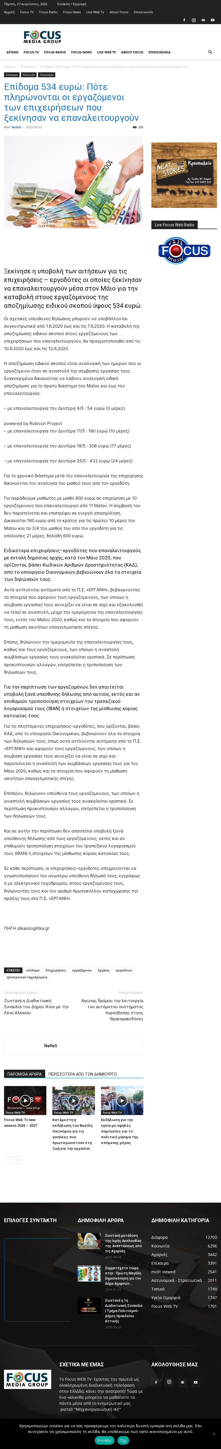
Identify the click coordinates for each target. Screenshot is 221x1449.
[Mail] (203, 20)
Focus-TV (27, 12)
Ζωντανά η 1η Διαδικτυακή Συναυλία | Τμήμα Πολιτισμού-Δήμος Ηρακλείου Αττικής (123, 1311)
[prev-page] (7, 1160)
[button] (210, 52)
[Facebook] (184, 20)
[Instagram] (193, 20)
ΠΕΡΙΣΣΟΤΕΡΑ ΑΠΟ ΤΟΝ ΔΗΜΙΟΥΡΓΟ (83, 1074)
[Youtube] (212, 20)
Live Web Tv (95, 12)
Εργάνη (103, 970)
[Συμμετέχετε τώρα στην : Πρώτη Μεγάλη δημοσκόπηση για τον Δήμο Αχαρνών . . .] (89, 1274)
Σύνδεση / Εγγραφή (71, 4)
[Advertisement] (149, 36)
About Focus (119, 12)
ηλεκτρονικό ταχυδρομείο (27, 977)
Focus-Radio (48, 12)
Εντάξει (105, 1440)
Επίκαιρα (28, 66)
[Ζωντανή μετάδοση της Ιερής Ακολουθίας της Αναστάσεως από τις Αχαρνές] (89, 1241)
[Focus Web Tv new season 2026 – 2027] (25, 1100)
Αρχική (9, 12)
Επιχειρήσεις (56, 970)
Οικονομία (47, 75)
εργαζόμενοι (82, 970)
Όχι (123, 1440)
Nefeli (16, 127)
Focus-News (72, 12)
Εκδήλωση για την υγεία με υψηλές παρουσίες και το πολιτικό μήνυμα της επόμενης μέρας (119, 1131)
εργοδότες (124, 970)
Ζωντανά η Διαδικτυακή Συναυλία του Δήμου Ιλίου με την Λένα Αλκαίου (36, 1006)
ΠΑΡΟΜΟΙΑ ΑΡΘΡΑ (24, 1074)
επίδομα (32, 970)
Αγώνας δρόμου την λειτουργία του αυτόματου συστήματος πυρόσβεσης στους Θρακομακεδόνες (112, 1009)
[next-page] (16, 1160)
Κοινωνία (29, 75)
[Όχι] (214, 1434)
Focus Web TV (15, 1112)
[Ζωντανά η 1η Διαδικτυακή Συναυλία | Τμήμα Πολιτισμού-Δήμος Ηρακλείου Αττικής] (89, 1306)
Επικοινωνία (143, 12)
